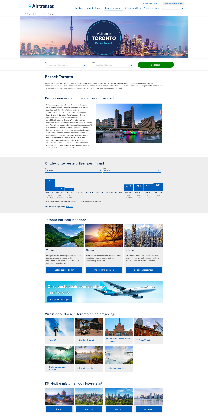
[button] (156, 65)
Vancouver (149, 409)
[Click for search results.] (182, 8)
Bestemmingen (112, 8)
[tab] (59, 331)
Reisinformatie (131, 8)
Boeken (78, 8)
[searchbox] (172, 8)
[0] (79, 185)
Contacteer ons (151, 8)
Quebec (59, 409)
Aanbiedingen (93, 8)
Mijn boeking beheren (173, 3)
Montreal (89, 409)
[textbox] (66, 64)
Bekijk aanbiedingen (64, 269)
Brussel (69, 206)
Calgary (119, 409)
